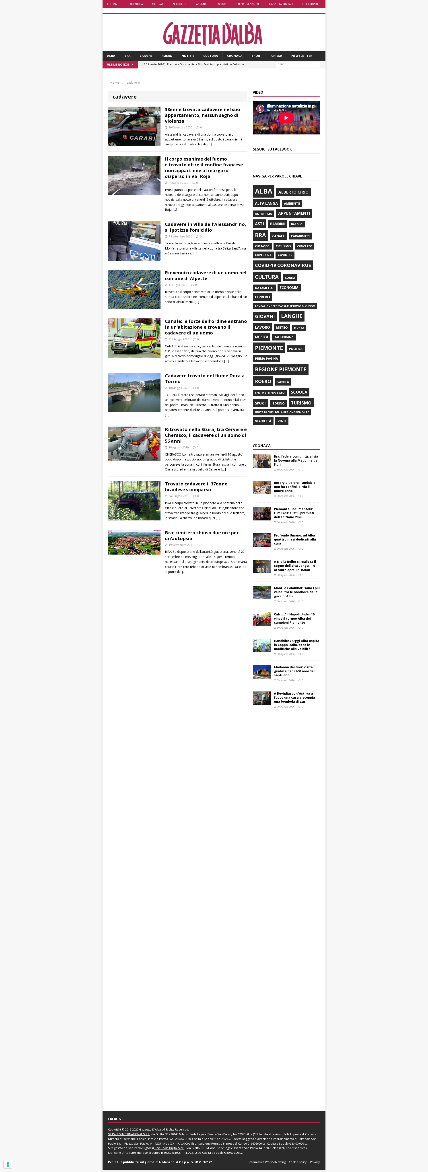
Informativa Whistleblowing (267, 1162)
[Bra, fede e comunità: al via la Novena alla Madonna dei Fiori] (262, 465)
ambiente (292, 203)
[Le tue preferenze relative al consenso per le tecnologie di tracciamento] (8, 1164)
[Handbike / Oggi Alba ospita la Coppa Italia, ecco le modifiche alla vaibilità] (262, 649)
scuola (299, 392)
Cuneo (290, 278)
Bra (127, 56)
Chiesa (276, 56)
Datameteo (264, 288)
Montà (299, 327)
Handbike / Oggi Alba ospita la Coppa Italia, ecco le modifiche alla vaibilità (296, 645)
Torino (278, 403)
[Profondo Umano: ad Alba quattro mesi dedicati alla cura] (262, 544)
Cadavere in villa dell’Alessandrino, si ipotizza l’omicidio (205, 227)
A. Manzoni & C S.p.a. (174, 1162)
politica (295, 349)
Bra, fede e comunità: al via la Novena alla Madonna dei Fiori (296, 460)
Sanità (283, 382)
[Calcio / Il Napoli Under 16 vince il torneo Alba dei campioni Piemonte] (262, 623)
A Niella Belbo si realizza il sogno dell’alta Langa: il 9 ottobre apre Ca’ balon (295, 565)
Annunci (201, 4)
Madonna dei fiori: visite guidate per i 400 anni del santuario (294, 671)
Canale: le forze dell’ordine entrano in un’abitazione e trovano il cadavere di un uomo (206, 327)
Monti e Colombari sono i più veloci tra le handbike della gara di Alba (297, 592)
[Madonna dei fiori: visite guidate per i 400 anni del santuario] (262, 676)
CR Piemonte (310, 4)
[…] (210, 144)
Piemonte (269, 347)
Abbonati (158, 4)
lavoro (262, 327)
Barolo (296, 224)
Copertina (263, 255)
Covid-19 (285, 255)
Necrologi (180, 4)
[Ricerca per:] (297, 64)
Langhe (146, 56)
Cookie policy (298, 1162)
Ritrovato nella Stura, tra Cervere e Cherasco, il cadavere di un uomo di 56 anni (206, 435)
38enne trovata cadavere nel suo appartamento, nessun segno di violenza (202, 115)
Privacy (315, 1162)
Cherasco (262, 246)
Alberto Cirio (293, 192)
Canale (278, 236)
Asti (259, 223)
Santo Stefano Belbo (270, 392)
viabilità (263, 421)
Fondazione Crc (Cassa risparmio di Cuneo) (285, 306)
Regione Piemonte (280, 369)
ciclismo (283, 246)
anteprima (263, 214)
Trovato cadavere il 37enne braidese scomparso (196, 487)
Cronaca (235, 56)
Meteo (282, 327)
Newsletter (301, 56)
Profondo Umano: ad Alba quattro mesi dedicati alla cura (295, 539)
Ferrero (262, 297)
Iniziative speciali (248, 4)
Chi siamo (113, 4)
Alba (111, 56)
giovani (265, 316)
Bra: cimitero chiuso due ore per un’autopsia (202, 535)
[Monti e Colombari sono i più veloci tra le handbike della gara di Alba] (262, 597)
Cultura (210, 56)
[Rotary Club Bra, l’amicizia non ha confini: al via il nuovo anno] (262, 491)
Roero (167, 56)
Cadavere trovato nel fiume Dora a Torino (205, 378)
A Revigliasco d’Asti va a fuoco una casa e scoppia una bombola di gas (294, 697)
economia (289, 287)
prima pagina (266, 358)
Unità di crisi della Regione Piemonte (282, 412)
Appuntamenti (294, 213)
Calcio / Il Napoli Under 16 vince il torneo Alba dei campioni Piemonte (294, 618)
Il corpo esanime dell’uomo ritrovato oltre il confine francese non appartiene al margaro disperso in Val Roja (204, 167)
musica (261, 337)
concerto (304, 246)
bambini (277, 224)
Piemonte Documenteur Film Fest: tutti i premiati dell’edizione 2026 (294, 513)
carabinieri (300, 236)
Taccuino (222, 4)
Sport (257, 56)
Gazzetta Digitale (281, 4)
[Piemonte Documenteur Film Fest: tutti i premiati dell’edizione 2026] (262, 518)
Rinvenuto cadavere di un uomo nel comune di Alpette (206, 275)
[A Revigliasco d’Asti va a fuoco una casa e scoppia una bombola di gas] (262, 702)
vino (282, 421)
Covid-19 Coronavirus (283, 265)
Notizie (187, 56)
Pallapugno (284, 337)
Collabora (135, 4)
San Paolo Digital (139, 1148)
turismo (301, 403)
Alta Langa (266, 203)
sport (260, 403)
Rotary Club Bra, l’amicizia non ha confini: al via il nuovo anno (294, 487)
